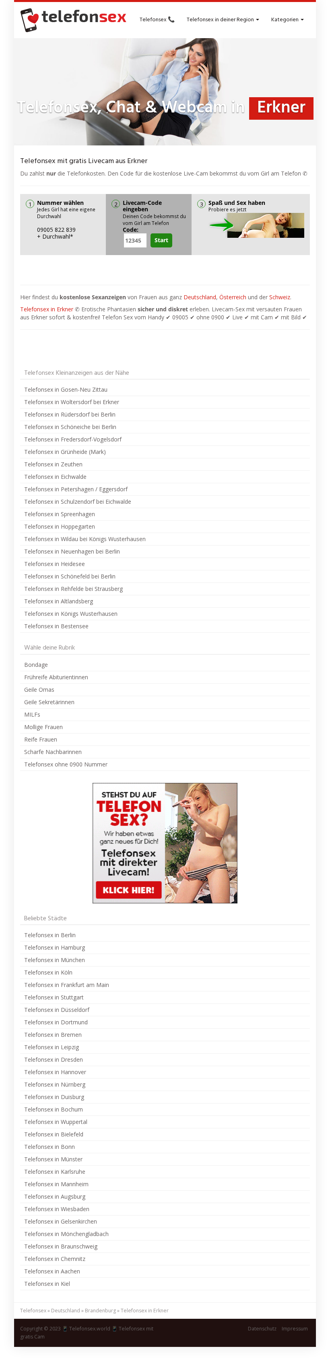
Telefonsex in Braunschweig (60, 1246)
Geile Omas (39, 689)
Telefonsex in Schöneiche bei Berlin (70, 427)
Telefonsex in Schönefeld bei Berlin (70, 576)
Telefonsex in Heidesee (54, 564)
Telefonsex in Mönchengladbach (66, 1234)
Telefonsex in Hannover (55, 1072)
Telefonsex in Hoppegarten (59, 526)
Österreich (232, 297)
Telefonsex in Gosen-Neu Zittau (65, 389)
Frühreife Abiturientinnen (56, 677)
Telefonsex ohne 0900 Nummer (65, 764)
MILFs (32, 714)
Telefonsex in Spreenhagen (59, 514)
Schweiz (279, 297)
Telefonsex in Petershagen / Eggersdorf (76, 489)
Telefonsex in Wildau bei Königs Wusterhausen (85, 539)
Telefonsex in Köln (48, 972)
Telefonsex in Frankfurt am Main (66, 985)
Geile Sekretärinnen (49, 702)
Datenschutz (262, 1328)
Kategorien (285, 20)
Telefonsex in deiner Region (221, 20)
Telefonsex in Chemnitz (54, 1259)
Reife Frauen (40, 739)
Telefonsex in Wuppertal (55, 1122)
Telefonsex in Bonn (49, 1146)
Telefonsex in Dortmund (56, 1022)
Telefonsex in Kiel (47, 1283)
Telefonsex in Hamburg (54, 947)
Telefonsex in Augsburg (54, 1196)
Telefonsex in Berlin (50, 935)
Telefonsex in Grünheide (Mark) (65, 452)
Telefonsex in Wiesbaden (56, 1209)
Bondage (36, 664)
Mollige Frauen (43, 727)
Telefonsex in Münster (53, 1159)
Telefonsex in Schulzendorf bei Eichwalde (77, 501)
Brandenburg (100, 1310)
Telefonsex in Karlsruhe (54, 1171)
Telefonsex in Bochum (53, 1109)
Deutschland (200, 297)
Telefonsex (33, 1310)
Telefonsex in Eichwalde (55, 476)
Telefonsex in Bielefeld (53, 1134)
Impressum (295, 1328)
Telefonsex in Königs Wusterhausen (71, 613)
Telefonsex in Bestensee (56, 626)
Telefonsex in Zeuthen (53, 464)
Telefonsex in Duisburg (54, 1097)
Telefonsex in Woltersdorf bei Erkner (71, 402)
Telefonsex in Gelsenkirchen (60, 1221)
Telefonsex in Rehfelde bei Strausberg (73, 589)
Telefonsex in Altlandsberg (58, 601)
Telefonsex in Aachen (52, 1271)
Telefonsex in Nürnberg (54, 1084)
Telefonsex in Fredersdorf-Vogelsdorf (73, 439)
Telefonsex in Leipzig (51, 1047)
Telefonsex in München (54, 960)
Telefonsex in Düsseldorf (56, 1009)
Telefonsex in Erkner (46, 309)
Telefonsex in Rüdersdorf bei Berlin (70, 414)
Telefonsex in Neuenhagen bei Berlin (72, 551)
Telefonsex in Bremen (53, 1034)
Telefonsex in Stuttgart (54, 997)
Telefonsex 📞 (157, 20)
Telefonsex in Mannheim (56, 1184)
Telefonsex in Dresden (53, 1059)
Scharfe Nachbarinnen (53, 752)
